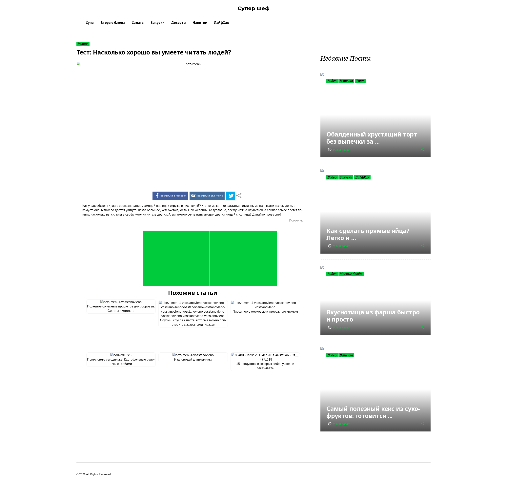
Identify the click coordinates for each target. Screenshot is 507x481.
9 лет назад (339, 149)
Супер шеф (254, 8)
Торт (360, 81)
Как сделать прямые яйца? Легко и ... (368, 234)
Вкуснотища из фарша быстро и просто (373, 315)
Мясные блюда (351, 274)
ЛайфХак (221, 22)
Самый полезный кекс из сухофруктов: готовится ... (373, 412)
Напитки (200, 22)
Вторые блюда (113, 22)
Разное (83, 44)
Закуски (158, 22)
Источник (296, 220)
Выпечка (346, 81)
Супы (90, 22)
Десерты (178, 22)
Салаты (138, 22)
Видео (332, 81)
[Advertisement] (176, 258)
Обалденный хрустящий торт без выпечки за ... (371, 137)
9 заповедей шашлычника (193, 359)
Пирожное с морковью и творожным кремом (265, 311)
